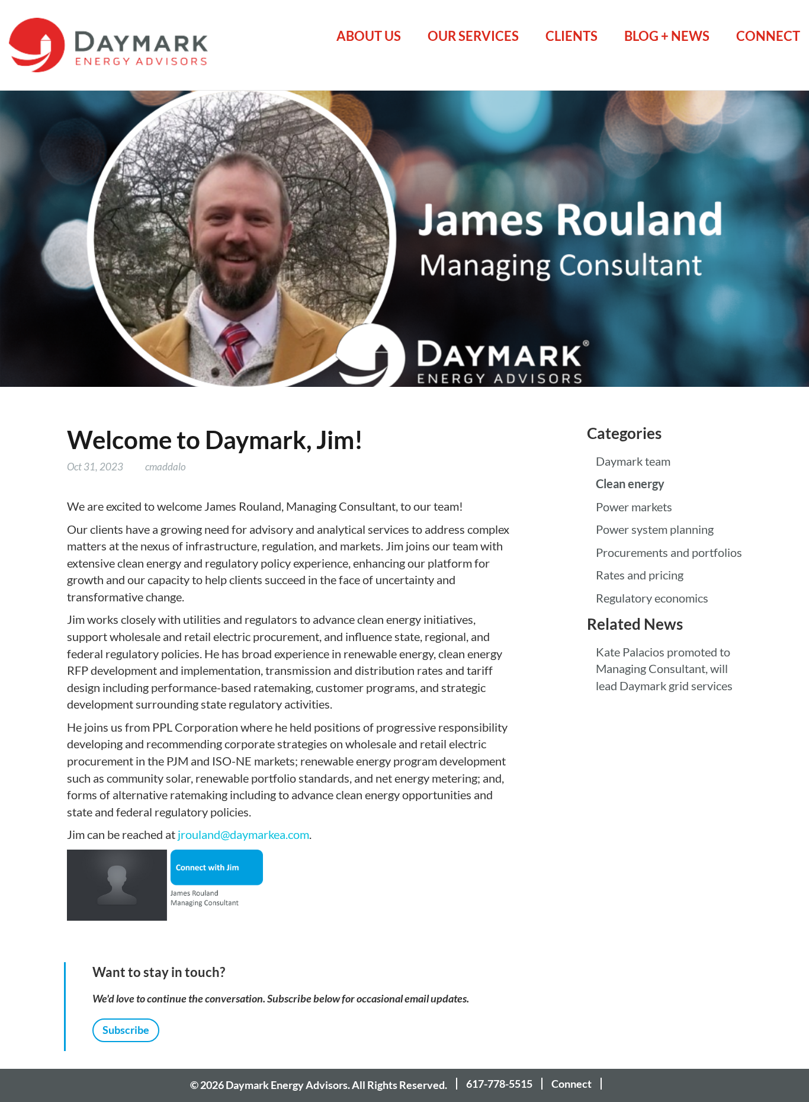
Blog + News (667, 35)
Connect (768, 35)
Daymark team (633, 461)
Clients (571, 35)
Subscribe (125, 1030)
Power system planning (655, 529)
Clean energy (630, 484)
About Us (368, 35)
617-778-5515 (499, 1084)
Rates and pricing (639, 575)
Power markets (634, 507)
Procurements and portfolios (669, 552)
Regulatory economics (652, 598)
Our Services (473, 35)
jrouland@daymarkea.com (243, 834)
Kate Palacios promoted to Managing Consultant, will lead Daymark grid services (664, 669)
